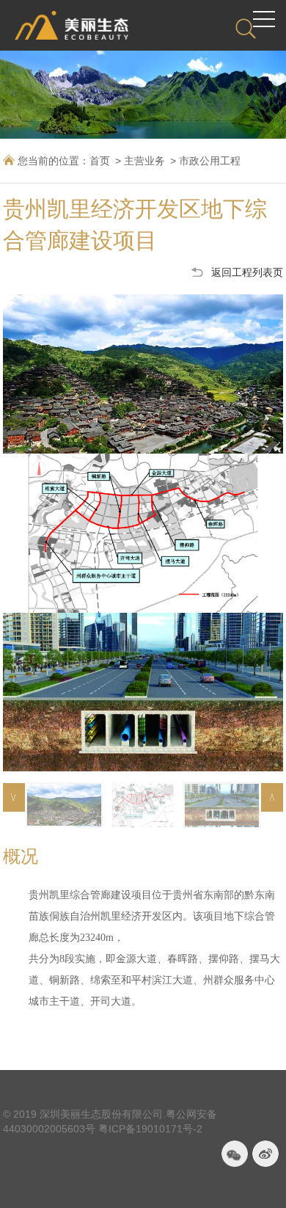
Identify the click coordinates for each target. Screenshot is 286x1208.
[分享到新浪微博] (265, 1153)
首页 (99, 161)
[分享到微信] (234, 1153)
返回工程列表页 (247, 272)
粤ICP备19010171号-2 (150, 1129)
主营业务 (144, 161)
